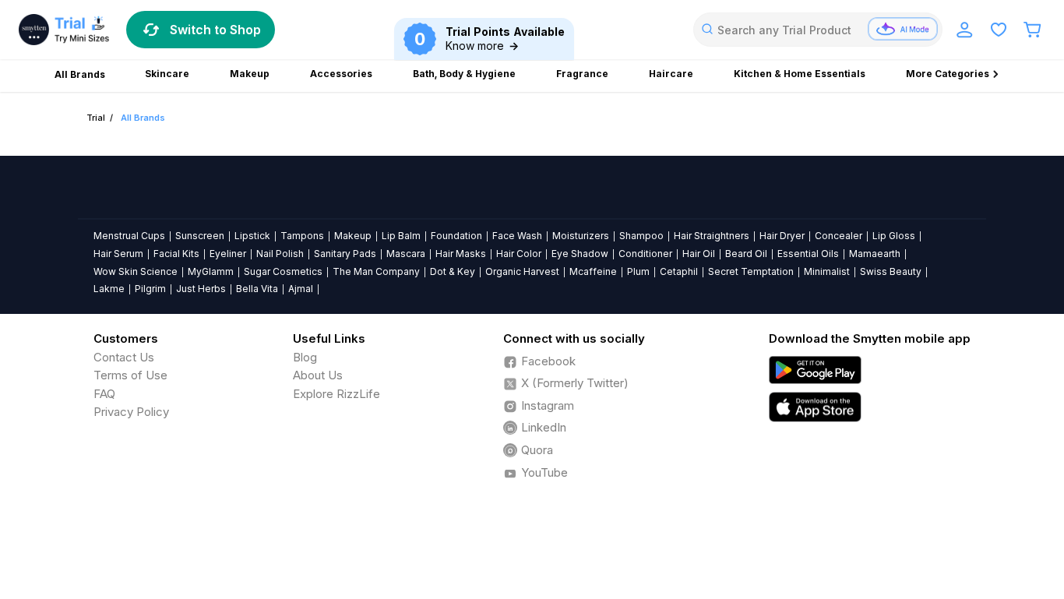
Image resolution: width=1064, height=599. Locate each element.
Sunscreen (199, 235)
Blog (305, 357)
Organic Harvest (522, 271)
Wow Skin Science (135, 271)
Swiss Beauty (890, 271)
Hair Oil (698, 253)
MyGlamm (211, 271)
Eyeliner (228, 253)
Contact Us (123, 357)
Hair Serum (118, 253)
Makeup (353, 235)
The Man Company (376, 271)
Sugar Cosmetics (283, 271)
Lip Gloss (893, 235)
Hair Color (518, 253)
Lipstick (252, 235)
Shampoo (641, 235)
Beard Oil (746, 253)
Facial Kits (176, 253)
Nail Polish (280, 253)
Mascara (405, 253)
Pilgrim (150, 288)
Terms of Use (130, 375)
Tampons (302, 235)
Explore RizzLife (336, 393)
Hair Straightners (711, 235)
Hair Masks (460, 253)
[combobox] (817, 29)
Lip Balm (401, 235)
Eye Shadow (579, 253)
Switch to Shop (215, 29)
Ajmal (300, 288)
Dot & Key (452, 271)
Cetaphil (679, 271)
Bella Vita (257, 288)
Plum (638, 271)
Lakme (109, 288)
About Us (318, 375)
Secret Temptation (751, 271)
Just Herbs (201, 288)
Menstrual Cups (129, 235)
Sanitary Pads (345, 253)
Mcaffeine (593, 271)
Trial (95, 117)
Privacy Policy (131, 411)
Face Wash (517, 235)
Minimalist (827, 271)
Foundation (456, 235)
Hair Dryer (782, 235)
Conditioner (645, 253)
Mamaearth (874, 253)
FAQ (104, 393)
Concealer (838, 235)
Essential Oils (808, 253)
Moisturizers (580, 235)
